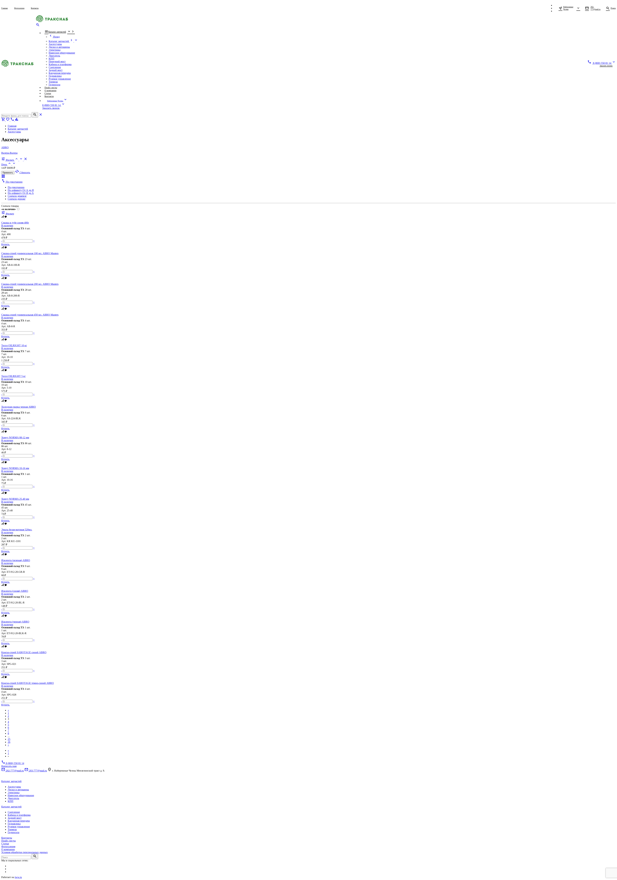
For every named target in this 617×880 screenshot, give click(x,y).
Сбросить (22, 172)
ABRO (5, 147)
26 (9, 742)
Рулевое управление (19, 826)
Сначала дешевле (17, 196)
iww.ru (18, 877)
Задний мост (15, 818)
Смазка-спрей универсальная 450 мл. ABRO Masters (29, 314)
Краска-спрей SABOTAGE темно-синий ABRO (27, 683)
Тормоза (12, 829)
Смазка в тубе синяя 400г (15, 222)
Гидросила (13, 832)
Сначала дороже (16, 199)
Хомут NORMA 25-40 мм (15, 499)
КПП (10, 801)
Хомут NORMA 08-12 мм (15, 437)
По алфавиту (21, 190)
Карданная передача (19, 820)
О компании (8, 849)
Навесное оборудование (21, 795)
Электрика (13, 792)
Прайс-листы (8, 840)
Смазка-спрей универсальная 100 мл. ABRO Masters (29, 253)
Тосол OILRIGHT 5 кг (13, 376)
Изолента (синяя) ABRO (14, 591)
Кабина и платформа (19, 815)
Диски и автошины (18, 789)
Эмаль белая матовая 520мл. (16, 529)
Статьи (5, 843)
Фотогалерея (8, 846)
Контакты (6, 837)
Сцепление (14, 812)
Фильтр (7, 213)
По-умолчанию (16, 187)
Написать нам (9, 766)
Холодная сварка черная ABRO (18, 406)
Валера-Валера (9, 153)
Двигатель (13, 798)
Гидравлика (14, 823)
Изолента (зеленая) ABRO (15, 560)
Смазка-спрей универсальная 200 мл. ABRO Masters (29, 284)
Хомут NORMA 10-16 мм (15, 468)
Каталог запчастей (11, 781)
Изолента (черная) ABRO (15, 621)
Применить (8, 172)
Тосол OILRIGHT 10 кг (14, 345)
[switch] (18, 209)
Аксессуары (14, 786)
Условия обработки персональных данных (24, 852)
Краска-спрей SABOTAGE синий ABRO (23, 652)
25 (9, 739)
